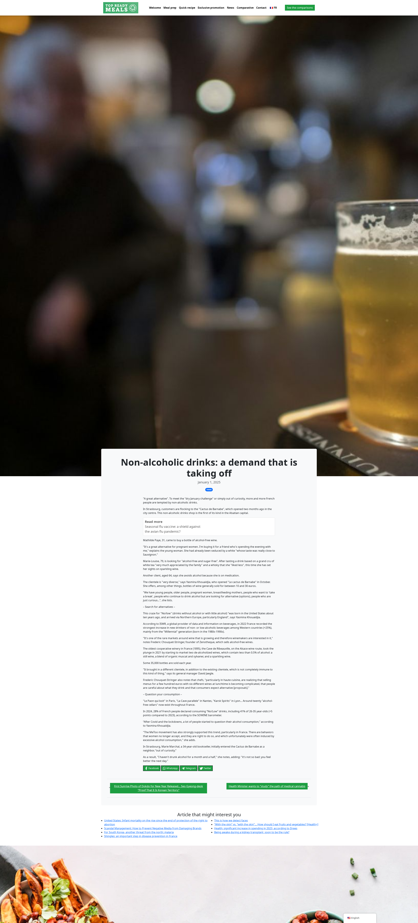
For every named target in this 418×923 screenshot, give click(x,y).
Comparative (245, 7)
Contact (261, 7)
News (230, 7)
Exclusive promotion (211, 7)
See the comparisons (300, 7)
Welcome (155, 7)
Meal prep (169, 7)
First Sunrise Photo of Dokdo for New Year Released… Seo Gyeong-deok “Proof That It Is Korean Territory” (158, 788)
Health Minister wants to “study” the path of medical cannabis (267, 786)
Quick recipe (187, 7)
